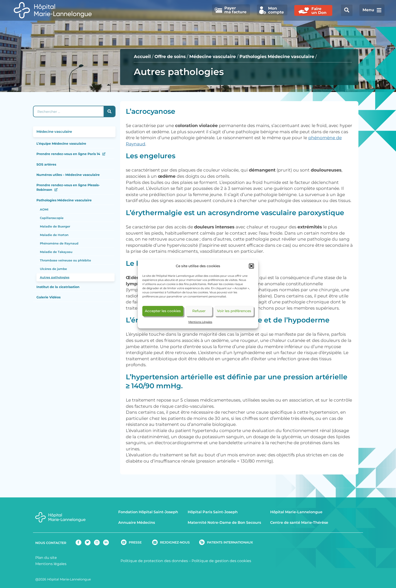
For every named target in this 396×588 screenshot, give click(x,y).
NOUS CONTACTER (50, 543)
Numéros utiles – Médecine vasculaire (68, 175)
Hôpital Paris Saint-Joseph (213, 512)
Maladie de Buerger (55, 226)
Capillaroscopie (51, 218)
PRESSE (135, 542)
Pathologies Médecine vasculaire (276, 56)
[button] (251, 266)
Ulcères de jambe (53, 269)
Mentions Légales (200, 322)
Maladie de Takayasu (56, 252)
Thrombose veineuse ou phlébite (65, 260)
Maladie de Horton (54, 235)
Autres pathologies (54, 277)
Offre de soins (170, 56)
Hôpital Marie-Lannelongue (296, 512)
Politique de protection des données (154, 561)
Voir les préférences (234, 311)
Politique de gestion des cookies (221, 561)
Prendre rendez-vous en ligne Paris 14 (68, 154)
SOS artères (46, 164)
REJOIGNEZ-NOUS (175, 542)
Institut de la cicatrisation (58, 287)
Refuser (199, 311)
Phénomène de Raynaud (59, 243)
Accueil (142, 56)
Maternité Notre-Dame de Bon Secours (224, 522)
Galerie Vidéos (48, 297)
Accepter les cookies (163, 311)
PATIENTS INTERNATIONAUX (230, 542)
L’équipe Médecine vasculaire (61, 143)
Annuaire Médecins (136, 522)
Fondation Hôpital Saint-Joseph (148, 512)
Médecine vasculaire (212, 56)
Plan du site (46, 557)
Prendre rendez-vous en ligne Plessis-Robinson (68, 187)
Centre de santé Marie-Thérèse (299, 522)
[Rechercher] (109, 111)
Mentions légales (50, 564)
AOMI (44, 209)
